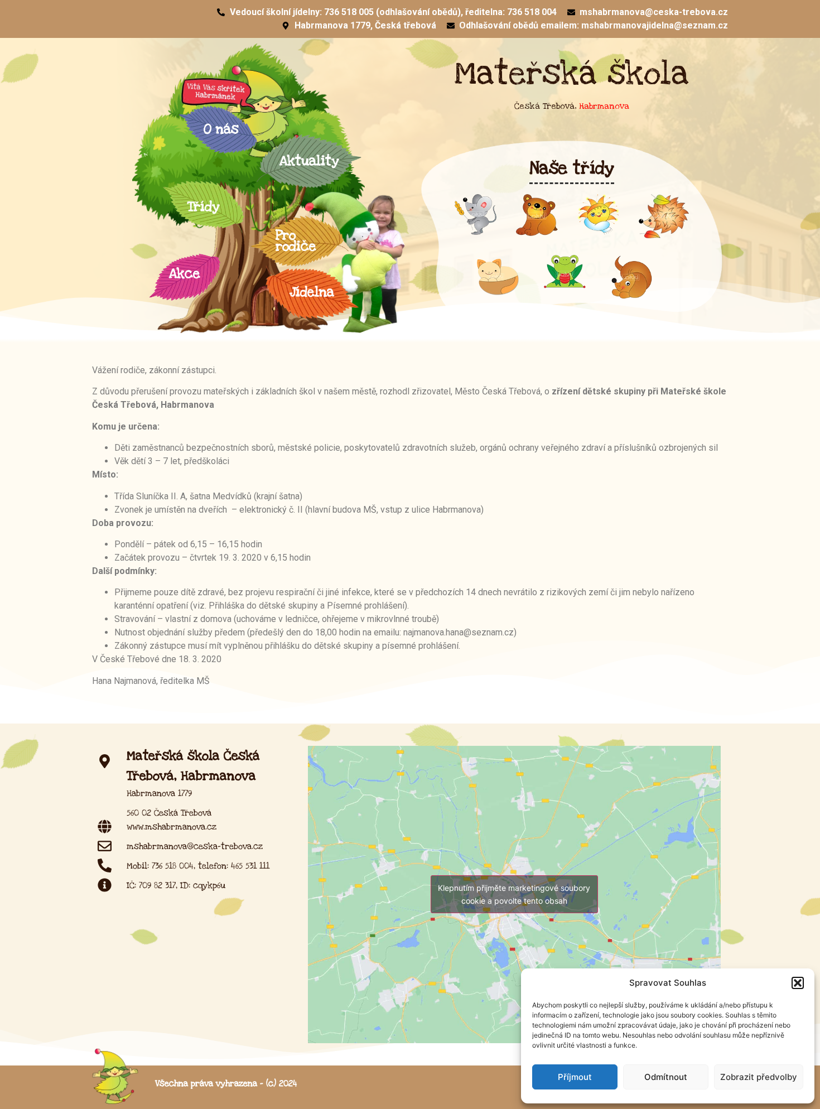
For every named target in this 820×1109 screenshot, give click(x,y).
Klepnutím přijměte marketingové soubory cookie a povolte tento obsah (514, 894)
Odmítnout (665, 1077)
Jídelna (312, 292)
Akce (184, 273)
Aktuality (309, 161)
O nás (221, 129)
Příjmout (575, 1077)
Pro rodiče (296, 240)
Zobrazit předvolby (758, 1077)
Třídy (203, 206)
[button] (797, 983)
